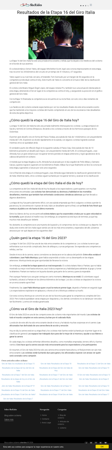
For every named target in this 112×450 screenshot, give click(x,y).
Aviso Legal (46, 423)
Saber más (8, 419)
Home (44, 415)
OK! (102, 446)
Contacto (45, 419)
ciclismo (62, 428)
